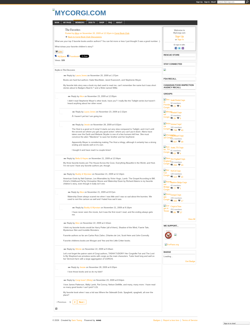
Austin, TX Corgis (177, 147)
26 (174, 118)
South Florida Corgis (178, 100)
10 (182, 177)
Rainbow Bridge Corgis (179, 182)
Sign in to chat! (230, 323)
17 (182, 201)
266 (175, 165)
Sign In (181, 39)
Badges (156, 320)
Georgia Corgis (176, 194)
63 (174, 153)
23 (174, 106)
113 (175, 177)
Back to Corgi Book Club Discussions (85, 37)
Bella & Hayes (81, 158)
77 (174, 188)
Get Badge (190, 261)
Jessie (87, 124)
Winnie (78, 249)
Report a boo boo (171, 320)
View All (191, 219)
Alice (77, 33)
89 (174, 212)
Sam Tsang (77, 320)
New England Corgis (178, 159)
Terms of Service (189, 320)
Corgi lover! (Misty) (84, 280)
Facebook (74, 56)
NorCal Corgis (176, 170)
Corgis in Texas (176, 206)
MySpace (62, 56)
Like (60, 51)
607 (175, 142)
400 (175, 201)
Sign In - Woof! (210, 2)
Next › (82, 302)
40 (182, 130)
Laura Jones (81, 75)
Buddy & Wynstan (83, 174)
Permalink (65, 75)
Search (247, 2)
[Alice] (58, 36)
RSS (56, 309)
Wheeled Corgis (176, 112)
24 (182, 165)
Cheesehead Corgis (177, 135)
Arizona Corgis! (176, 124)
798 (175, 130)
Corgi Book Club (121, 33)
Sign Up (199, 2)
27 (181, 212)
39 (182, 142)
